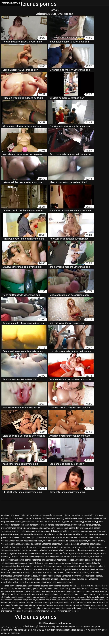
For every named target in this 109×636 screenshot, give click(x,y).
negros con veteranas (11, 521)
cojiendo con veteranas (73, 515)
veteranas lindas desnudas (76, 572)
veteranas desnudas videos (57, 556)
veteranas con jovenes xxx (73, 547)
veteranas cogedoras (31, 544)
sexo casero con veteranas (50, 528)
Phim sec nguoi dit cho (71, 626)
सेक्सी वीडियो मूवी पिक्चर (34, 626)
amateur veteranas (10, 515)
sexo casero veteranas (71, 591)
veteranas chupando (10, 544)
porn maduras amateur (32, 521)
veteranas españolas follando (89, 560)
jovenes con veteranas (74, 518)
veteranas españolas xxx (12, 563)
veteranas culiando (56, 550)
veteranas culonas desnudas (31, 553)
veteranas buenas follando (55, 540)
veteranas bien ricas (33, 540)
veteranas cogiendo (51, 544)
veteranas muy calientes (49, 576)
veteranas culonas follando (57, 553)
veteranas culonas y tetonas (46, 602)
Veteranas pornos (52, 626)
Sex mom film (30, 630)
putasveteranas (8, 528)
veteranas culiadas (38, 550)
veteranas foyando (62, 569)
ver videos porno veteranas (85, 534)
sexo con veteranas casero (24, 531)
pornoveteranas (93, 525)
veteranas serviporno (41, 582)
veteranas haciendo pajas (83, 569)
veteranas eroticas (65, 560)
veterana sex (15, 537)
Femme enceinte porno (12, 630)
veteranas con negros (97, 547)
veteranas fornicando (42, 569)
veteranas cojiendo (70, 544)
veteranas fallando (34, 563)
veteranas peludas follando (53, 579)
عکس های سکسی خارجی (12, 626)
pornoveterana (78, 525)
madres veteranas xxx (95, 518)
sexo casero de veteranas (76, 528)
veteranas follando (91, 563)
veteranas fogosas (52, 563)
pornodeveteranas (38, 525)
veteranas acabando (45, 537)
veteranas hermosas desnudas (55, 608)
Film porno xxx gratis (60, 630)
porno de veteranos (73, 521)
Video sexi (76, 630)
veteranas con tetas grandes (14, 550)
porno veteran (89, 521)
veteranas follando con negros (48, 566)
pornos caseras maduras (59, 525)
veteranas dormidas (80, 556)
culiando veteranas (32, 518)
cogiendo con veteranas (31, 515)
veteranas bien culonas (12, 540)
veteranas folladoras (71, 563)
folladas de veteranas (52, 518)
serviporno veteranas (26, 528)
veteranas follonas (23, 569)
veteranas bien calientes (89, 537)
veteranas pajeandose (11, 579)
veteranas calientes (78, 540)
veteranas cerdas (96, 540)
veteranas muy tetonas (73, 576)
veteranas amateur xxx (66, 537)
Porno (54, 10)
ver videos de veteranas (31, 534)
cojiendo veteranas (94, 515)
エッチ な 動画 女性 (90, 630)
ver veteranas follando (48, 531)
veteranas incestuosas (31, 572)
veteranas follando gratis (75, 566)
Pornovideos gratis (91, 626)
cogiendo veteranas (52, 515)
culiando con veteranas (12, 518)
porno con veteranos (53, 521)
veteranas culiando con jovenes (80, 550)
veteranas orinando (93, 576)
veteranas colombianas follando (80, 597)
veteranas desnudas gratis (31, 556)
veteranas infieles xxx (53, 572)
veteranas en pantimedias (44, 560)
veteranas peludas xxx (77, 579)
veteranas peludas (31, 579)
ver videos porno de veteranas (58, 534)
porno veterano (61, 589)
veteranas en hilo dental (20, 560)
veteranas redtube (21, 582)
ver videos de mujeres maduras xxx (76, 531)
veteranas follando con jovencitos (17, 566)
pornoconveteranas (20, 525)
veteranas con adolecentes (23, 547)
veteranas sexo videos (62, 582)
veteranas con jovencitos (48, 547)
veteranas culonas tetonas (83, 553)
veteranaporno (28, 537)
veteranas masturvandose (25, 576)
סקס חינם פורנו (44, 630)
